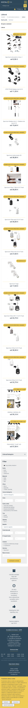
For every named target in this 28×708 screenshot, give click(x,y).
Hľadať (25, 5)
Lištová (3, 27)
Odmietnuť (15, 702)
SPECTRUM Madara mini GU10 (14, 89)
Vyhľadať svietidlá (14, 561)
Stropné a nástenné (6, 24)
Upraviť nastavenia (8, 705)
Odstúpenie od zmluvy (14, 645)
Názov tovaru (6, 553)
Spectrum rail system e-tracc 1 (14, 57)
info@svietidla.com (15, 636)
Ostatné (5, 541)
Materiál (5, 476)
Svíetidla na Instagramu (14, 640)
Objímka (5, 519)
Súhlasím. (6, 702)
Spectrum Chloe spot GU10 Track (14, 219)
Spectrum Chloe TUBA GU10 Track (14, 187)
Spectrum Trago (14, 284)
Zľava (4, 484)
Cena (4, 498)
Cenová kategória (7, 492)
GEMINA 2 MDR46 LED (14, 412)
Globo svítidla (14, 669)
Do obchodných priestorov (13, 17)
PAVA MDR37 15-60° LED (14, 444)
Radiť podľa (4, 20)
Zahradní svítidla (14, 670)
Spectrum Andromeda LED (14, 155)
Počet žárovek (6, 530)
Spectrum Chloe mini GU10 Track (14, 251)
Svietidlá (3, 17)
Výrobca (5, 548)
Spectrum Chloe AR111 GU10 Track (14, 316)
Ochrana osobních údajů (14, 644)
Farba (4, 468)
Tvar (4, 513)
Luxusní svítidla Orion (14, 672)
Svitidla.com (14, 674)
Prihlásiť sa (20, 9)
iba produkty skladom (10, 465)
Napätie (5, 524)
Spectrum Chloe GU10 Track (14, 348)
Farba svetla (6, 503)
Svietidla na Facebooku (15, 638)
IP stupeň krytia (7, 536)
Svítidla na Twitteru (14, 642)
